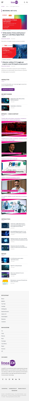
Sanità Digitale (4, 316)
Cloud (2, 333)
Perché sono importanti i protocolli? (9, 158)
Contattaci (3, 321)
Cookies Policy (13, 388)
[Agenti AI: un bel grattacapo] (5, 267)
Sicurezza (3, 348)
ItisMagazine (4, 308)
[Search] (27, 2)
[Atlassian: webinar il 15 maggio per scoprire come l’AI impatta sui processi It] (14, 51)
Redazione (3, 319)
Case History (4, 343)
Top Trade (3, 303)
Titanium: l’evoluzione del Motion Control (10, 177)
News (2, 338)
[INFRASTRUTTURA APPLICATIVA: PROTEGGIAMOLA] (5, 100)
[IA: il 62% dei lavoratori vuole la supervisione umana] (5, 260)
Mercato (3, 336)
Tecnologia (3, 341)
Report (2, 346)
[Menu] (2, 2)
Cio (2, 330)
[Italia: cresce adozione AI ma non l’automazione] (5, 274)
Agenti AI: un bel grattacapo (16, 265)
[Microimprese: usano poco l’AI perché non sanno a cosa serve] (5, 282)
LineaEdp (3, 306)
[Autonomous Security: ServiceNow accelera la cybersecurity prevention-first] (5, 247)
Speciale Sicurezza (5, 311)
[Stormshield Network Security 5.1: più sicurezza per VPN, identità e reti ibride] (5, 233)
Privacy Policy (22, 388)
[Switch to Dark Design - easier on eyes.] (24, 2)
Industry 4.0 (3, 314)
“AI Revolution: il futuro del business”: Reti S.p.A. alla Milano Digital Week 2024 (14, 34)
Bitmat (2, 298)
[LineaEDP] (14, 2)
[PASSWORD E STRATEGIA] (5, 108)
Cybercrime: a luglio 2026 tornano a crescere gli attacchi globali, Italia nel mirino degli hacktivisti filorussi (17, 225)
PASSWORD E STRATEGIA (15, 106)
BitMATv (3, 301)
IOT (2, 351)
